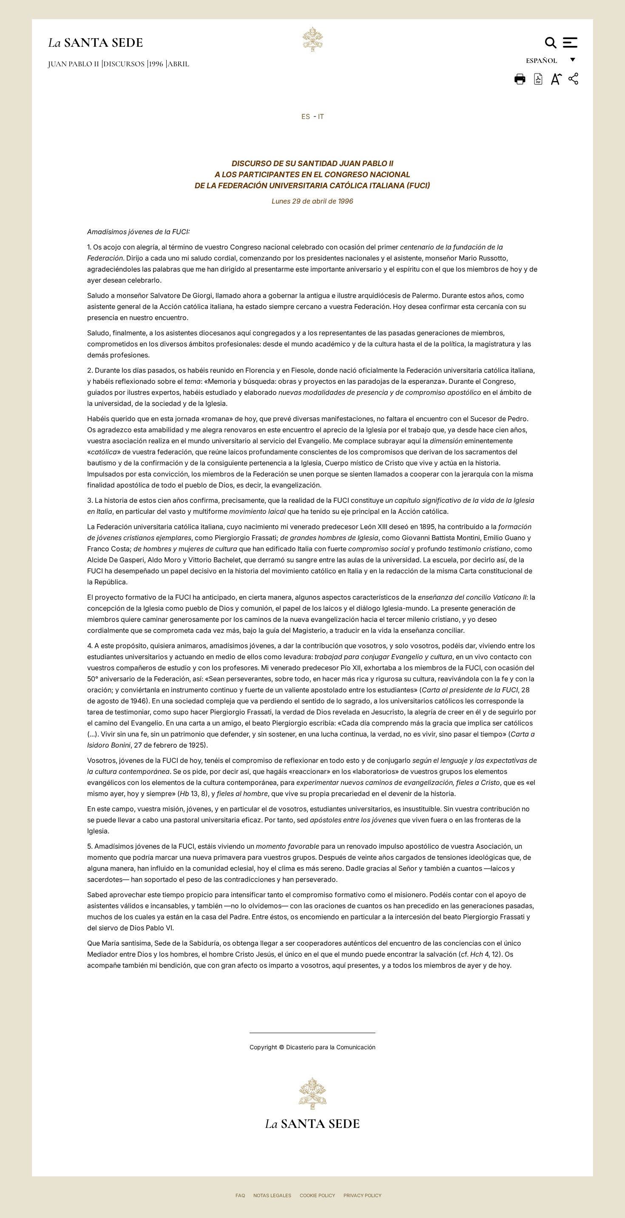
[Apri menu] (569, 42)
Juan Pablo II (74, 63)
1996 (157, 63)
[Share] (574, 80)
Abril (178, 63)
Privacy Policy (362, 1195)
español (545, 62)
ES (305, 116)
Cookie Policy (317, 1195)
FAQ (240, 1195)
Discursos (124, 63)
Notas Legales (272, 1195)
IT (321, 116)
